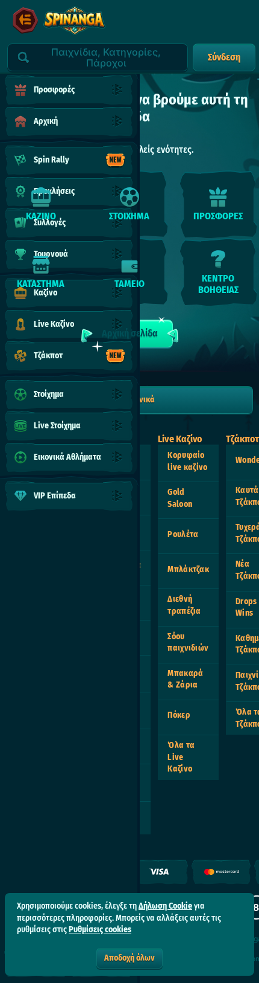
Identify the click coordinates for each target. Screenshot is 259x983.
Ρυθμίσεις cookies (100, 930)
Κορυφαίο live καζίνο (187, 461)
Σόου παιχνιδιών (187, 642)
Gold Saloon (179, 498)
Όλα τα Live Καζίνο (181, 757)
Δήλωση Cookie (165, 906)
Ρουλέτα (182, 534)
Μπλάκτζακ (188, 569)
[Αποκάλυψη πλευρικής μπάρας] (25, 20)
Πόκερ (178, 715)
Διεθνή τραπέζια (184, 605)
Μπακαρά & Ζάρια (185, 679)
